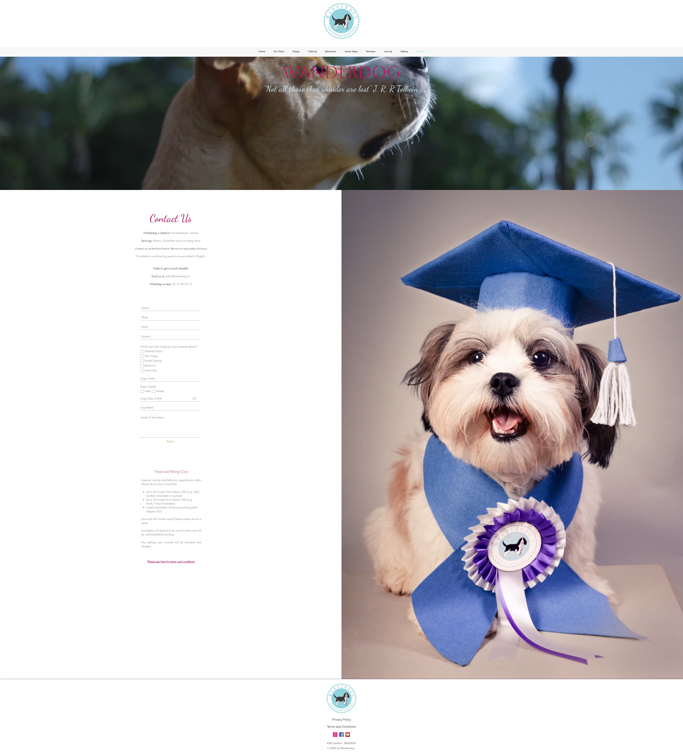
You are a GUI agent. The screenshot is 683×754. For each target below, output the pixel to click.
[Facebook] (341, 734)
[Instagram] (335, 734)
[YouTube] (347, 734)
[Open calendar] (194, 398)
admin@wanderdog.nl (178, 276)
